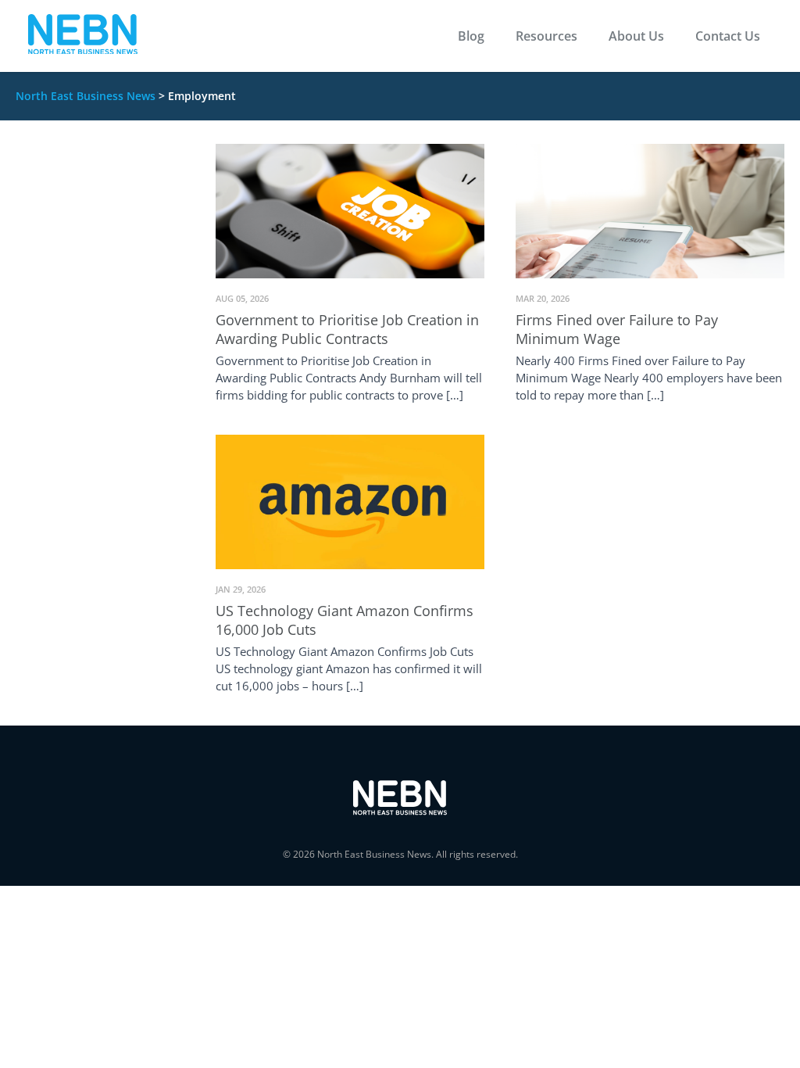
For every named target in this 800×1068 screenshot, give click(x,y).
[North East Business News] (83, 36)
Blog (471, 36)
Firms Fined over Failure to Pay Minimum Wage (617, 329)
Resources (546, 36)
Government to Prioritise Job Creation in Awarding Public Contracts (347, 329)
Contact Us (727, 36)
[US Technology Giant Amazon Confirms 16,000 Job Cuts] (350, 500)
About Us (636, 36)
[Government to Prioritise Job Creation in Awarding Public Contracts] (350, 209)
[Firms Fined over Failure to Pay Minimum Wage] (650, 209)
